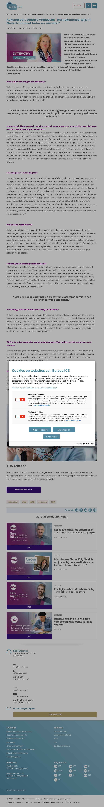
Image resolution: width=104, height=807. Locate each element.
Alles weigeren (64, 430)
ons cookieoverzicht (42, 405)
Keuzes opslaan (51, 437)
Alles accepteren (40, 430)
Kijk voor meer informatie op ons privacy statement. (35, 388)
